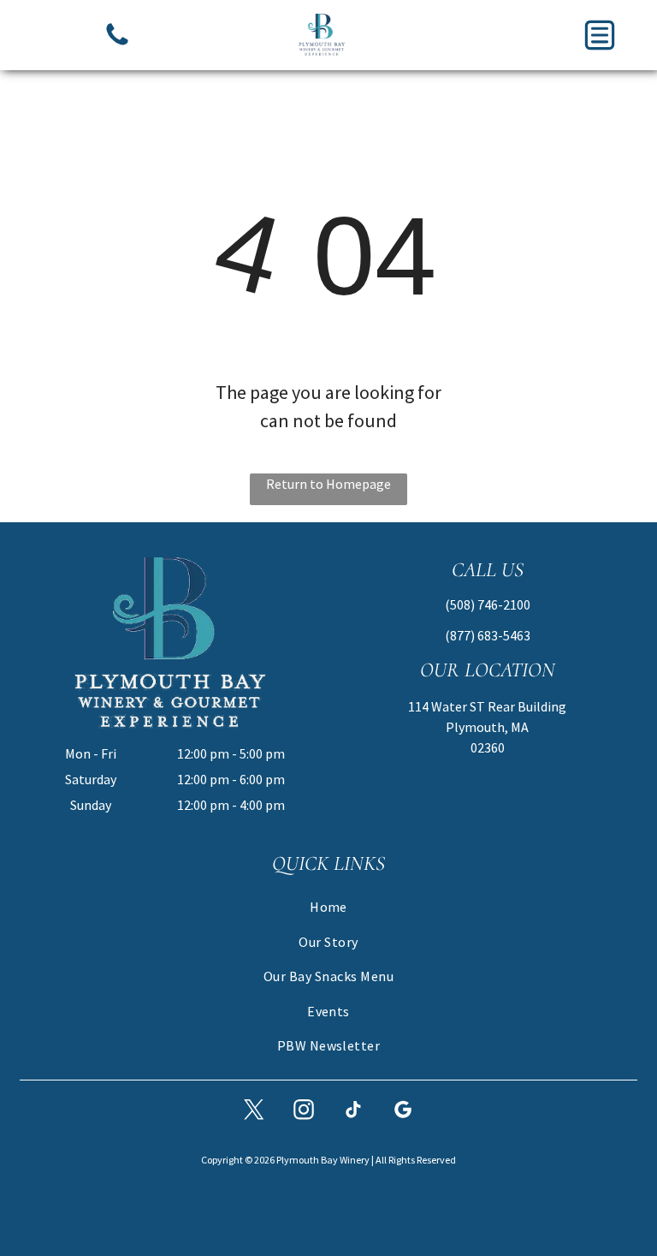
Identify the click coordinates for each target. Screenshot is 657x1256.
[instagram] (303, 1111)
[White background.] (117, 43)
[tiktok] (353, 1111)
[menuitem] (328, 907)
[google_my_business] (403, 1111)
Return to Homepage (328, 483)
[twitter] (254, 1111)
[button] (599, 35)
